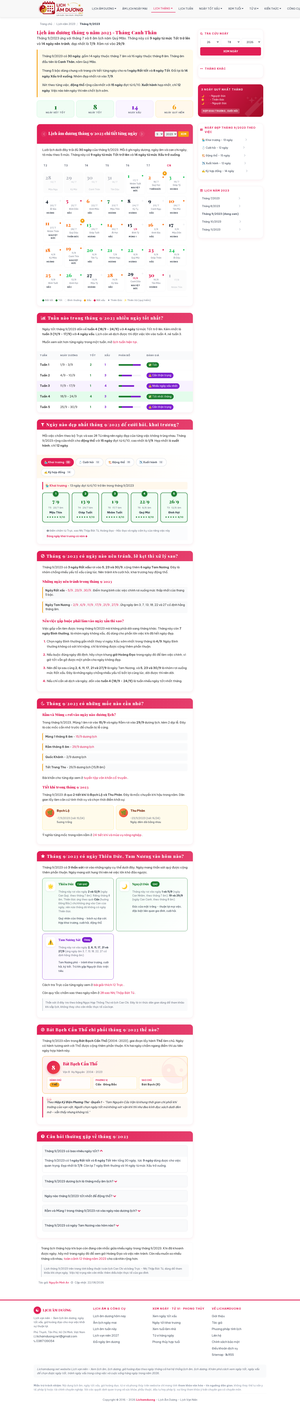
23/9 (78, 590)
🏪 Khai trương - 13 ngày (217, 140)
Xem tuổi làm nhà (164, 1329)
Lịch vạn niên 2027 (106, 1335)
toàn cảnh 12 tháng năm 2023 (85, 1259)
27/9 (115, 605)
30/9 (87, 590)
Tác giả (217, 1323)
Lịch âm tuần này (105, 1329)
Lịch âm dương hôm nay (109, 1316)
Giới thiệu (218, 1316)
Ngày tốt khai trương (166, 1323)
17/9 (98, 605)
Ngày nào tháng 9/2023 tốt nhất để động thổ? (78, 1196)
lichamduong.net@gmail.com (57, 1336)
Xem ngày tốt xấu (164, 1316)
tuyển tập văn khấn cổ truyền (105, 778)
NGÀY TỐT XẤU (209, 8)
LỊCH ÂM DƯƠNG (103, 8)
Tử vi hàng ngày (163, 1335)
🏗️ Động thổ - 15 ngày (216, 155)
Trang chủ (46, 24)
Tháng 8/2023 (211, 206)
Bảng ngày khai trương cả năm (66, 536)
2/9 (75, 605)
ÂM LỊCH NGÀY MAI (134, 8)
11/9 (90, 605)
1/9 (207, 95)
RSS (231, 1355)
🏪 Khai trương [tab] (56, 462)
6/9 (82, 605)
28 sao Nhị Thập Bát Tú (117, 993)
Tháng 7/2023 (211, 198)
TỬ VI (252, 8)
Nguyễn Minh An (59, 1282)
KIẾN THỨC (271, 8)
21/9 (106, 605)
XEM (183, 134)
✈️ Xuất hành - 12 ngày (216, 163)
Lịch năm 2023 (66, 24)
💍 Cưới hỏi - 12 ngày (215, 147)
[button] (53, 183)
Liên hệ (216, 1335)
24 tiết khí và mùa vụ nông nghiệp (117, 835)
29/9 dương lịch (83, 747)
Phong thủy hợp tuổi (166, 1342)
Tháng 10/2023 (211, 221)
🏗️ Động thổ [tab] (119, 462)
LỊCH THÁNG (161, 8)
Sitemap (217, 1355)
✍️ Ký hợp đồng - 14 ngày (218, 171)
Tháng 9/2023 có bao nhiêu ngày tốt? (72, 1151)
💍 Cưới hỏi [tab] (89, 462)
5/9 (70, 590)
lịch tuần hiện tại (125, 342)
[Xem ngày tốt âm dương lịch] (61, 8)
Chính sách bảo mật (226, 1342)
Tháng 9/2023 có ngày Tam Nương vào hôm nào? (80, 1225)
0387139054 (45, 1341)
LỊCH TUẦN (186, 8)
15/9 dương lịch (86, 736)
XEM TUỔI (234, 8)
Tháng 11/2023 (211, 229)
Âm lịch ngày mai (105, 1323)
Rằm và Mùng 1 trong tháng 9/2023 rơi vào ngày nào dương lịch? (91, 1211)
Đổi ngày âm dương (106, 1342)
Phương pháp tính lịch (226, 1329)
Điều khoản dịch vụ (225, 1348)
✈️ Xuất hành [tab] (150, 462)
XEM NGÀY (230, 51)
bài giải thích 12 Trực (108, 985)
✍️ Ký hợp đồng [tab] (57, 472)
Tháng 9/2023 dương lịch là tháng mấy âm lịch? (79, 1181)
